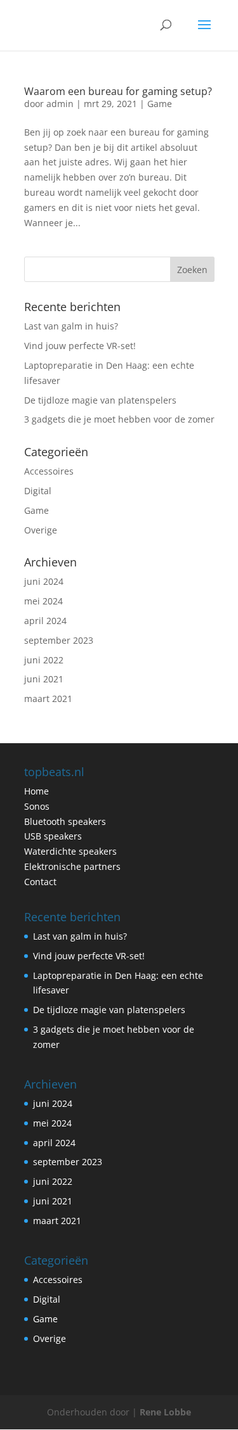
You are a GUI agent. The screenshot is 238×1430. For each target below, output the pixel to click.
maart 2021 (48, 699)
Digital (37, 491)
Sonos (37, 806)
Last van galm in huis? (71, 326)
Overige (40, 530)
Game (159, 104)
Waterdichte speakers (70, 851)
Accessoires (49, 471)
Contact (40, 882)
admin (60, 104)
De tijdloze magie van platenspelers (100, 400)
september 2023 (58, 640)
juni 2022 (43, 660)
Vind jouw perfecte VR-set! (80, 346)
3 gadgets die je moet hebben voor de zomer (119, 419)
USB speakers (53, 836)
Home (36, 791)
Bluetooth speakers (65, 821)
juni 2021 (43, 679)
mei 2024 (43, 601)
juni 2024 (43, 581)
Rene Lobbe (165, 1412)
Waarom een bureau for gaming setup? (118, 91)
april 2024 (45, 621)
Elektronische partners (72, 866)
